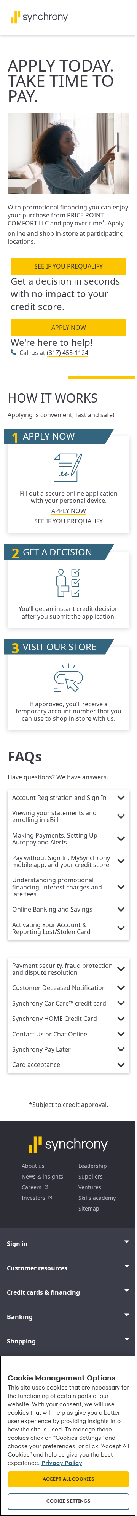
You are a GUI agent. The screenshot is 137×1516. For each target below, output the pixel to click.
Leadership (92, 1165)
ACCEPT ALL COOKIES (68, 1479)
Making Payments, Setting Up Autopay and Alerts (54, 839)
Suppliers (90, 1176)
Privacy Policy (61, 1463)
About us (33, 1165)
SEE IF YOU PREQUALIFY (68, 266)
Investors (33, 1197)
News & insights (42, 1176)
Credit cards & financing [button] (43, 1292)
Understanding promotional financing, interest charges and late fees (57, 887)
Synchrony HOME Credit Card (54, 1019)
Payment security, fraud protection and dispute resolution (62, 969)
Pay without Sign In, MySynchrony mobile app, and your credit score (61, 861)
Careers (31, 1187)
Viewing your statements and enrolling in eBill (54, 816)
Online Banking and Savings (52, 909)
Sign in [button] (17, 1243)
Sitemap (88, 1208)
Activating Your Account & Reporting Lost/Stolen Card (51, 928)
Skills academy (97, 1197)
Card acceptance (36, 1065)
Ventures (89, 1187)
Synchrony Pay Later (41, 1050)
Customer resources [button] (37, 1268)
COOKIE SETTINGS (68, 1501)
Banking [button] (20, 1317)
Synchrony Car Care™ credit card (59, 1003)
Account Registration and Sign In (59, 798)
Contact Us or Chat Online (49, 1034)
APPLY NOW (68, 327)
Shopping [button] (21, 1341)
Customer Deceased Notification (59, 988)
